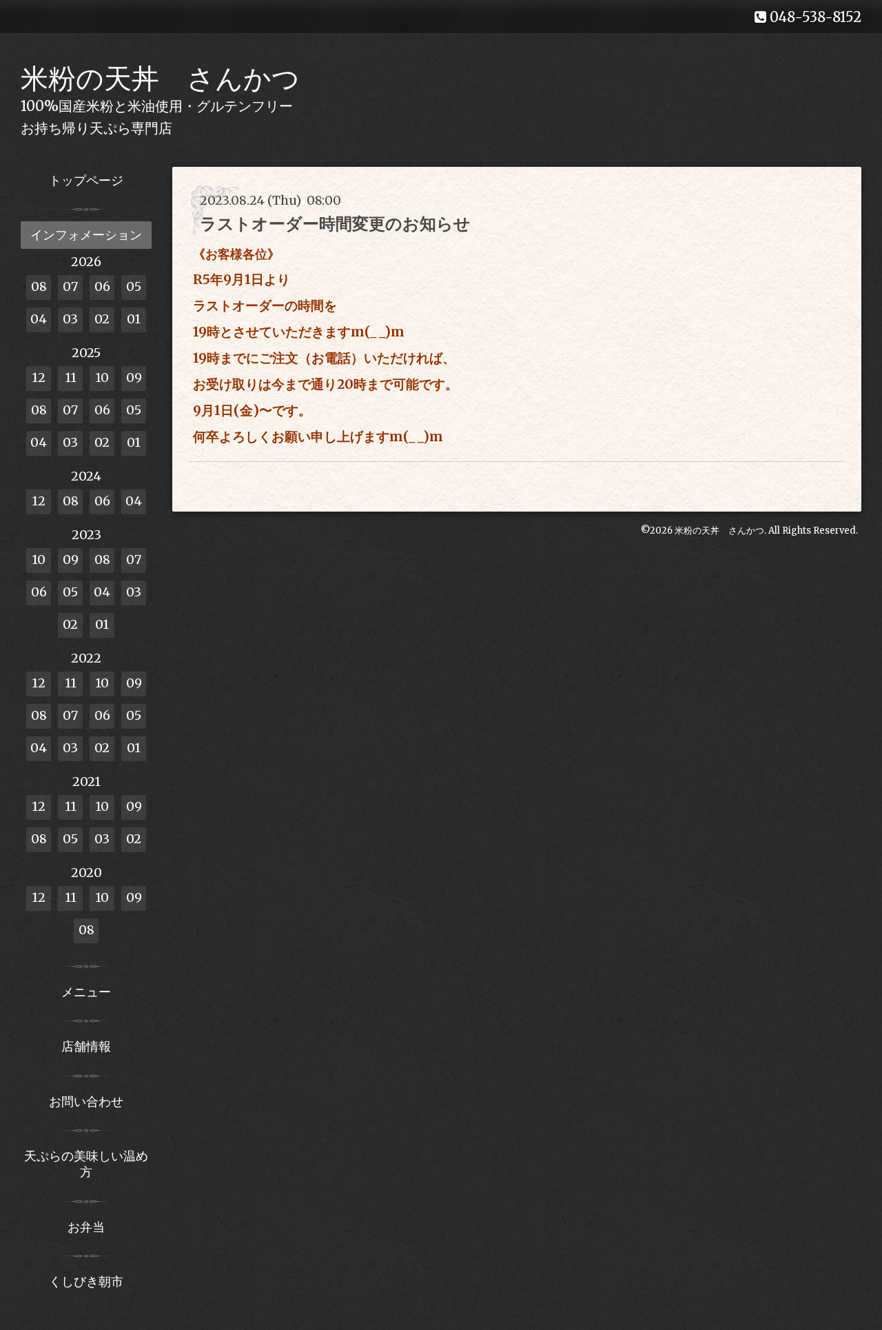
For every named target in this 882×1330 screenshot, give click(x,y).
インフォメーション (86, 235)
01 (134, 319)
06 (102, 286)
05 (133, 286)
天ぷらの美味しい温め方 (86, 1164)
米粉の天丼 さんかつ (160, 78)
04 (38, 319)
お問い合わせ (86, 1101)
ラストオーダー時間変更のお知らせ (335, 223)
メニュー (86, 992)
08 (39, 286)
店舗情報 (86, 1046)
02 (102, 319)
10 (102, 377)
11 (70, 377)
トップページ (86, 180)
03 (70, 319)
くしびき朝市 (86, 1281)
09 (134, 377)
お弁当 (86, 1227)
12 (38, 377)
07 (70, 286)
